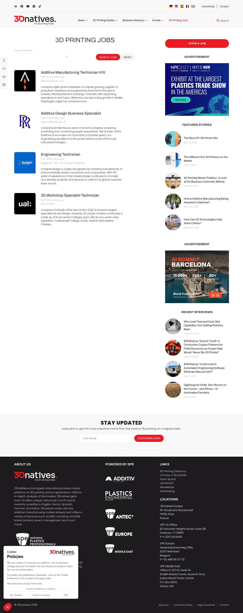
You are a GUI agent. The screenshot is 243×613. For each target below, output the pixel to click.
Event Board (168, 479)
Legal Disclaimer (206, 604)
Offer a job (197, 43)
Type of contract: (23, 50)
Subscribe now (149, 438)
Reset (128, 57)
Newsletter (167, 487)
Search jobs (108, 57)
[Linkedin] (4, 69)
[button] (7, 607)
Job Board (166, 483)
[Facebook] (4, 61)
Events (156, 20)
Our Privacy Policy (183, 604)
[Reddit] (4, 77)
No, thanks (16, 595)
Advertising (208, 6)
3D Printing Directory (173, 471)
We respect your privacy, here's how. (24, 583)
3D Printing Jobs (178, 20)
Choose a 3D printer (173, 475)
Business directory (133, 20)
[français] (187, 6)
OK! (66, 595)
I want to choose (41, 595)
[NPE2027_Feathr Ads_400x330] (197, 89)
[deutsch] (171, 6)
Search (224, 20)
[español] (182, 6)
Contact (224, 6)
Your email (89, 438)
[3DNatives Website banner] (197, 276)
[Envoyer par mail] (4, 85)
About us (164, 604)
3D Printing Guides (104, 20)
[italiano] (193, 6)
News (81, 20)
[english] (176, 6)
